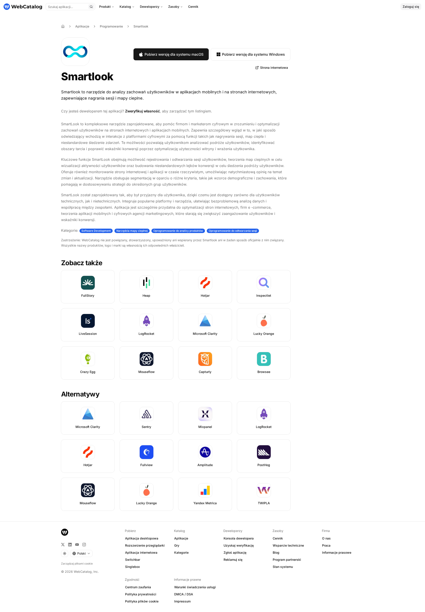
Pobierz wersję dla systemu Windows (253, 54)
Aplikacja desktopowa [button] (141, 538)
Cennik (193, 6)
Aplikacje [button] (181, 538)
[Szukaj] (91, 6)
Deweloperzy (149, 6)
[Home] (63, 26)
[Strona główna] (23, 6)
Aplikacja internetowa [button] (141, 552)
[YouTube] (77, 544)
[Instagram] (84, 544)
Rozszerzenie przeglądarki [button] (145, 545)
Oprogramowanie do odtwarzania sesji (233, 230)
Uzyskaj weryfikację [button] (239, 545)
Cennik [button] (278, 538)
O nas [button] (326, 538)
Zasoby (173, 6)
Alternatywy (80, 394)
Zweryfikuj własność (142, 111)
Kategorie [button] (181, 552)
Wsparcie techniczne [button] (288, 545)
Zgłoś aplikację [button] (235, 552)
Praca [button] (326, 545)
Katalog (125, 6)
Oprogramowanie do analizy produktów (178, 230)
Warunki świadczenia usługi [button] (195, 587)
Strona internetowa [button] (274, 67)
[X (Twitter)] (63, 544)
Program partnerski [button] (287, 559)
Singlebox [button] (132, 567)
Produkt (105, 6)
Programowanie (111, 26)
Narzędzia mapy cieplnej (132, 230)
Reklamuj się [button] (233, 559)
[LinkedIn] (70, 544)
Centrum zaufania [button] (138, 587)
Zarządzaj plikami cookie (77, 563)
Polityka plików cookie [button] (141, 601)
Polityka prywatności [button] (140, 594)
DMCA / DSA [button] (183, 594)
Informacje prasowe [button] (336, 552)
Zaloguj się (411, 6)
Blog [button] (276, 552)
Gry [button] (176, 545)
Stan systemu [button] (283, 567)
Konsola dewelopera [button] (239, 538)
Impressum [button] (182, 601)
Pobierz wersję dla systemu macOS (174, 54)
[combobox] (81, 553)
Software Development (96, 230)
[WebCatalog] (64, 532)
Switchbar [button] (132, 559)
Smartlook (140, 26)
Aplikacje (82, 26)
